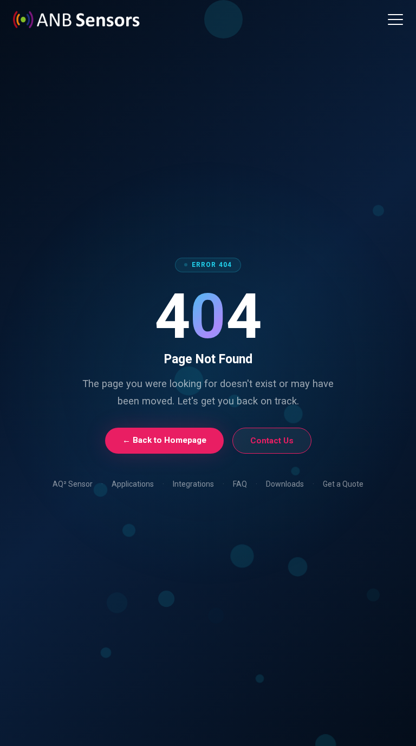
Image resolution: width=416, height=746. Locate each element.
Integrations (193, 484)
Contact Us (272, 441)
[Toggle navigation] (395, 19)
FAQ (240, 484)
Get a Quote (343, 484)
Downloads (285, 484)
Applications (133, 484)
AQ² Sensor (73, 484)
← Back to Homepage (164, 440)
